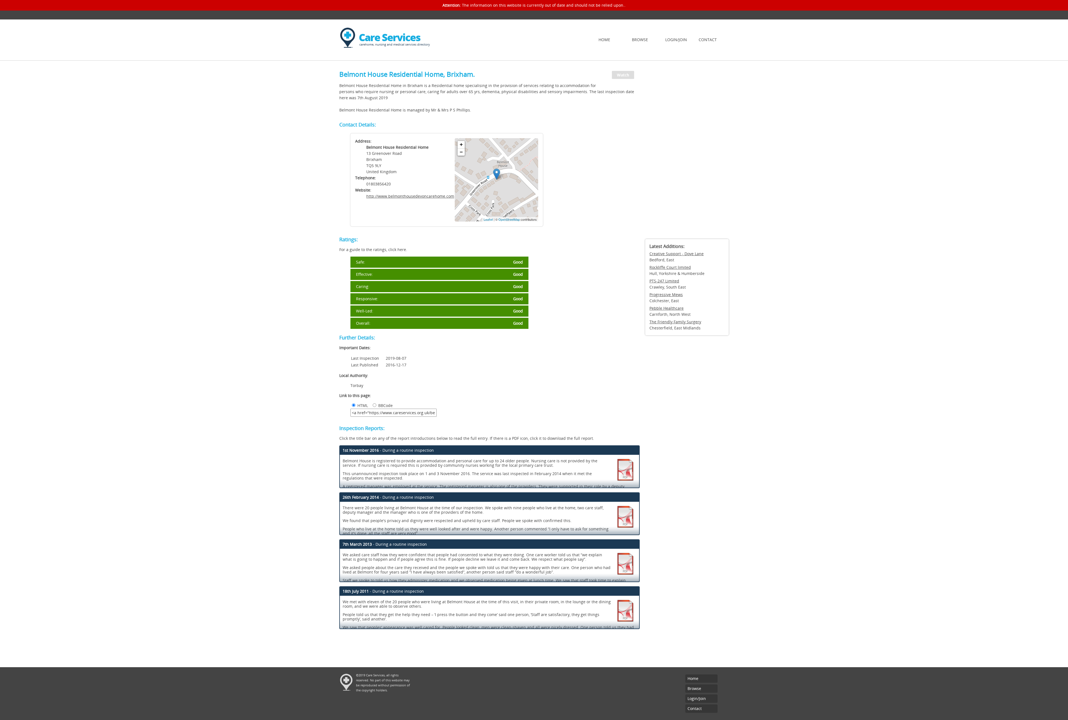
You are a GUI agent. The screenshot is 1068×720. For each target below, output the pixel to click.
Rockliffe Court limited (670, 267)
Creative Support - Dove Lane (676, 253)
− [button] (461, 152)
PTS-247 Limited (664, 281)
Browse (640, 39)
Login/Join (676, 39)
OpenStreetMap (509, 219)
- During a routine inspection (388, 450)
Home (604, 39)
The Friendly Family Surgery (675, 321)
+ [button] (461, 144)
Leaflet (488, 219)
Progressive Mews (666, 294)
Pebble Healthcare (666, 308)
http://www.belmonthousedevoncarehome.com (410, 196)
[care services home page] (347, 51)
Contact (708, 39)
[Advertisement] (687, 151)
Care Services (389, 37)
